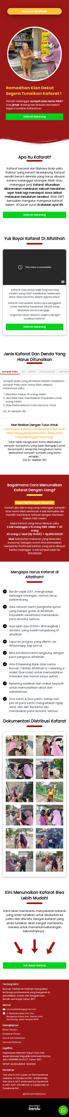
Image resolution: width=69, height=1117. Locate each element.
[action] (63, 1110)
